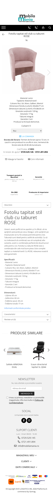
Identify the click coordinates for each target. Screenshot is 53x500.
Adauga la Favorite (15, 159)
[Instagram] (29, 420)
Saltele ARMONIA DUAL (14, 365)
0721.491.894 (28, 441)
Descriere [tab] (8, 205)
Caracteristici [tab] (9, 314)
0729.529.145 (28, 437)
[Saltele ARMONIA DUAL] (14, 351)
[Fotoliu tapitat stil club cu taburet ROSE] (26, 69)
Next (48, 72)
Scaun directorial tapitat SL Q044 (39, 365)
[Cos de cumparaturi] (43, 28)
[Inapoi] (2, 34)
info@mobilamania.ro (28, 445)
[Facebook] (23, 420)
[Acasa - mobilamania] (26, 18)
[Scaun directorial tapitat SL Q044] (39, 351)
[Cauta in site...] (50, 28)
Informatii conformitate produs (17, 308)
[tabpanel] (26, 69)
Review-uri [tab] (10, 319)
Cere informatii (37, 159)
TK (26, 40)
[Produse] (3, 28)
